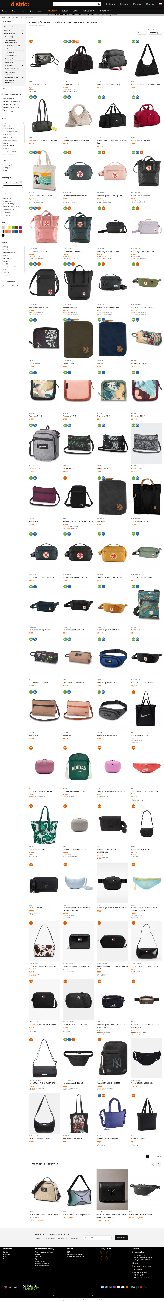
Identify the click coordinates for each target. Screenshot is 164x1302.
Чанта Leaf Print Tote (37, 849)
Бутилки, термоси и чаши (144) (11, 73)
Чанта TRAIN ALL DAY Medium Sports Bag (112, 142)
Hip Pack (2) (7, 258)
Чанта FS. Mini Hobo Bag (38, 85)
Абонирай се (121, 1237)
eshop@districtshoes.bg (142, 1266)
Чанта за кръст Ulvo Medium (142, 307)
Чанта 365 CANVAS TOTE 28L (41, 196)
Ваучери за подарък (42, 1263)
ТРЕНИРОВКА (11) (9, 209)
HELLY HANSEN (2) (9, 154)
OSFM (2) (6, 170)
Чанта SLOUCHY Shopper (107, 1139)
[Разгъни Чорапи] (22, 65)
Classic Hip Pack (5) (9, 252)
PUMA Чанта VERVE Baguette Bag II (77, 1215)
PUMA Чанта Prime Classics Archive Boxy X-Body (44, 1216)
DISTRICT (66, 1136)
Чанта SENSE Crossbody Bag (108, 85)
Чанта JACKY (68, 469)
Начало (5, 11)
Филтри (5, 88)
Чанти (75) (10, 49)
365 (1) (5, 247)
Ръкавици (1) (9, 58)
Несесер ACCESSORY (140, 363)
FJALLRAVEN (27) (9, 146)
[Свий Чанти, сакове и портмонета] (22, 40)
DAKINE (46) (7, 134)
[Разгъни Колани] (22, 62)
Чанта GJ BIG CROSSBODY (40, 1139)
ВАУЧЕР (75, 11)
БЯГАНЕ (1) (7, 198)
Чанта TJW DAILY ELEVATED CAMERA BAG (112, 967)
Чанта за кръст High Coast (141, 577)
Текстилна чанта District (72, 1139)
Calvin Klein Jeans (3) (11, 131)
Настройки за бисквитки (75, 1256)
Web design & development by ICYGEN (93, 1300)
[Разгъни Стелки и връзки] (22, 77)
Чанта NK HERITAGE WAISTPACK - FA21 (145, 792)
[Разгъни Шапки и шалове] (22, 68)
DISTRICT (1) (7, 137)
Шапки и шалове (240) (12, 68)
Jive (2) (5, 264)
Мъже (14, 11)
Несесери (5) (11, 52)
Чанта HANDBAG (36, 908)
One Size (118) (7, 165)
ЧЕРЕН (3, 235)
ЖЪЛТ (9, 227)
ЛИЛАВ (20, 227)
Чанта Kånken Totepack (72, 252)
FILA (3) (5, 143)
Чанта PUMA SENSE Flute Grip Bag (43, 140)
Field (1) (5, 255)
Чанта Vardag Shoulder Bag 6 (108, 307)
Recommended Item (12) (11, 286)
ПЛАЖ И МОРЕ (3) (9, 204)
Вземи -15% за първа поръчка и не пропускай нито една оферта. (58, 1236)
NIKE (64, 518)
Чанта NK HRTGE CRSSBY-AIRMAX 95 (78, 521)
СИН (16, 231)
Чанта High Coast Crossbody (108, 252)
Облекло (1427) (8, 27)
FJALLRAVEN (67, 193)
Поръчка (38, 1254)
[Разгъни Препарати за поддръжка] (22, 80)
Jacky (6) (6, 261)
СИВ (13, 231)
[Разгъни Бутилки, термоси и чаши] (22, 72)
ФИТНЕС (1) (7, 215)
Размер (4, 160)
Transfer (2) (7, 275)
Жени (23, 11)
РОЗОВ (9, 231)
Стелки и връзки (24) (11, 77)
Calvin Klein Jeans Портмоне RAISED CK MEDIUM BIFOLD (111, 1216)
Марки (40, 11)
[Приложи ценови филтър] (21, 182)
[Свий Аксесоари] (22, 33)
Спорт (4, 194)
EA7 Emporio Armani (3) (10, 140)
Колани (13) (9, 62)
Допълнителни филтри (11, 94)
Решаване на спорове (75, 1254)
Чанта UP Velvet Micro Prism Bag (76, 140)
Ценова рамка (7, 178)
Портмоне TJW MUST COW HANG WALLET (42, 967)
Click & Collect (40, 1261)
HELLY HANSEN (68, 1080)
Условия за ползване (84, 1295)
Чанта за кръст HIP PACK (107, 683)
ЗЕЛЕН (13, 227)
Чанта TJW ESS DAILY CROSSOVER (43, 1025)
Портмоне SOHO (35, 363)
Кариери (6, 1259)
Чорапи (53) (9, 65)
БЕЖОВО (3, 227)
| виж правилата (111, 15)
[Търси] (99, 4)
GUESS (99, 846)
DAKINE (31, 193)
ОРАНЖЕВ (6, 231)
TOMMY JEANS (33, 963)
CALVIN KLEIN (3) (8, 129)
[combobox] (77, 4)
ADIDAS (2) (6, 126)
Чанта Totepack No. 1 (139, 521)
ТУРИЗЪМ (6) (7, 212)
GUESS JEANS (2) (10, 151)
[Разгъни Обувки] (22, 30)
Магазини (6, 1254)
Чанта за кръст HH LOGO (73, 1083)
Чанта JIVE (135, 630)
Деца (31, 11)
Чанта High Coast (70, 307)
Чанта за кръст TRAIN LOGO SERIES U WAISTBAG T (112, 1026)
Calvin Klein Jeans (101, 1212)
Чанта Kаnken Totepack (38, 252)
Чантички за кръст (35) (14, 45)
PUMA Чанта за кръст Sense (140, 1215)
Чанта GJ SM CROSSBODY (142, 1083)
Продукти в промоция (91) (11, 101)
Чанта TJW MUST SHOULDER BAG (145, 966)
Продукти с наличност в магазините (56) (10, 111)
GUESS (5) (6, 149)
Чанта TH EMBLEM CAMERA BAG (76, 1025)
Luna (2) (6, 269)
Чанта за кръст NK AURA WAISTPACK (112, 791)
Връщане (38, 1259)
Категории (6, 21)
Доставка (38, 1256)
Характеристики (8, 281)
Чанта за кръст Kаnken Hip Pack (110, 196)
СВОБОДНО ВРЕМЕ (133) (11, 206)
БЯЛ (6, 227)
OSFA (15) (6, 168)
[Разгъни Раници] (22, 37)
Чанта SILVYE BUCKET (140, 849)
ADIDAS (65, 788)
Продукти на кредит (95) (11, 104)
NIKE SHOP (104, 11)
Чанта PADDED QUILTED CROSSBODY (107, 851)
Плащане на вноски (42, 1266)
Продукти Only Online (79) (11, 107)
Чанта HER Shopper (139, 1139)
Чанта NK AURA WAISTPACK (40, 791)
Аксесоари (15, 17)
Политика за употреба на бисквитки (101, 1295)
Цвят (4, 222)
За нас (5, 1252)
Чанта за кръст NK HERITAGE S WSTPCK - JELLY (144, 909)
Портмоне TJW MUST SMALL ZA (76, 966)
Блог (5, 1256)
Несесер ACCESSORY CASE (40, 683)
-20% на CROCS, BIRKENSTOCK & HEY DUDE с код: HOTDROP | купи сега (75, 15)
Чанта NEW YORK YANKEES (108, 1083)
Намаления (52, 11)
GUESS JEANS (135, 1080)
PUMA (31, 82)
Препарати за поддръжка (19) (10, 81)
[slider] (2, 185)
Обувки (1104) (8, 30)
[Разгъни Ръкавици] (22, 58)
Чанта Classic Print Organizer (74, 791)
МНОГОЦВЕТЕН (3, 231)
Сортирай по (152, 30)
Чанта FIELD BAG (36, 469)
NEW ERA (100, 1080)
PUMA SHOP (88, 11)
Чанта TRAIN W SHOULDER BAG (42, 1083)
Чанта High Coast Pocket (38, 307)
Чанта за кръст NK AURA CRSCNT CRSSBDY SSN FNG (76, 909)
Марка (4, 119)
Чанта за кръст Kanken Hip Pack (75, 196)
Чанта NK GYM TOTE (139, 735)
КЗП (68, 1252)
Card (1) (5, 249)
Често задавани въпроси (44, 1252)
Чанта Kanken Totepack (140, 196)
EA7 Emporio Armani (103, 1022)
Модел (4, 242)
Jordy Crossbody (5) (9, 267)
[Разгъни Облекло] (22, 27)
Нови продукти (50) (9, 98)
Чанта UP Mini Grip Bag (72, 85)
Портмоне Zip (68, 363)
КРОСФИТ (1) (7, 201)
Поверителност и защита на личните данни (65, 1295)
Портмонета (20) (12, 55)
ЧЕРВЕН (20, 231)
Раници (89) (9, 37)
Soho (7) (6, 272)
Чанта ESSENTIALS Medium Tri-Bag (145, 85)
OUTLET (65, 11)
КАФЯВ (16, 227)
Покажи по (142, 30)
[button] (153, 1164)
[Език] (160, 4)
